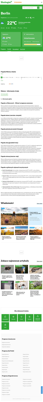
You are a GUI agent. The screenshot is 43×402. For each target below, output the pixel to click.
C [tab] (4, 77)
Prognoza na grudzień (27, 385)
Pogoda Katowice (5, 363)
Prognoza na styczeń (6, 379)
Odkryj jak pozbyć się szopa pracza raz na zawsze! (20, 293)
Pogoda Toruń (25, 365)
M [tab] (21, 77)
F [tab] (9, 77)
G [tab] (10, 77)
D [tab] (6, 77)
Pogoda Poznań (26, 358)
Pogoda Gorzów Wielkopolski (7, 360)
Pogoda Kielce (4, 365)
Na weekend (16, 49)
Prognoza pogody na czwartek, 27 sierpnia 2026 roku (35, 213)
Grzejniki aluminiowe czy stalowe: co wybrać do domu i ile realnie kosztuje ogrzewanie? (7, 293)
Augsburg (3, 83)
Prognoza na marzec (6, 383)
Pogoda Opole (25, 356)
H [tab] (12, 77)
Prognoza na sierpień (6, 394)
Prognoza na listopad (27, 383)
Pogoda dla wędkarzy (6, 346)
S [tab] (30, 77)
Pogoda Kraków (5, 367)
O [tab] (24, 77)
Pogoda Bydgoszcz (5, 356)
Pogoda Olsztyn (26, 354)
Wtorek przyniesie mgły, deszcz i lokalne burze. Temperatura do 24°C (21, 238)
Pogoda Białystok (5, 354)
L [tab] (18, 77)
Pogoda (18, 2)
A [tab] (1, 77)
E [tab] (7, 77)
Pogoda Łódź (4, 369)
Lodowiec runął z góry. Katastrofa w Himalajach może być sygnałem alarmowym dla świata (35, 277)
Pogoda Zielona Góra (27, 371)
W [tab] (38, 77)
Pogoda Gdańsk (5, 358)
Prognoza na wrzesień (27, 379)
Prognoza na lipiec (5, 392)
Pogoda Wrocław (26, 369)
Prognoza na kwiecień (6, 385)
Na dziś (9, 49)
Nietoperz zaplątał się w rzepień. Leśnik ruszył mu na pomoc (7, 277)
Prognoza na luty (5, 381)
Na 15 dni (22, 49)
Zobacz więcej (39, 203)
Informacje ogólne (4, 94)
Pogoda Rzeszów (26, 360)
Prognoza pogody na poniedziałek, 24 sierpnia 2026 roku (35, 238)
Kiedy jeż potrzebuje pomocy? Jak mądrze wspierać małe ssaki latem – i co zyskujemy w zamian (35, 293)
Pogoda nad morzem (6, 342)
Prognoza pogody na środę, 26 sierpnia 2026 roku (6, 238)
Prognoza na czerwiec (6, 390)
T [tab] (33, 77)
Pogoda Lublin (4, 371)
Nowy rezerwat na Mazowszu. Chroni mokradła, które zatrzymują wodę (20, 277)
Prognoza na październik (27, 381)
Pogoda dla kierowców (6, 344)
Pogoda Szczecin (26, 363)
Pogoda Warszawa (26, 367)
